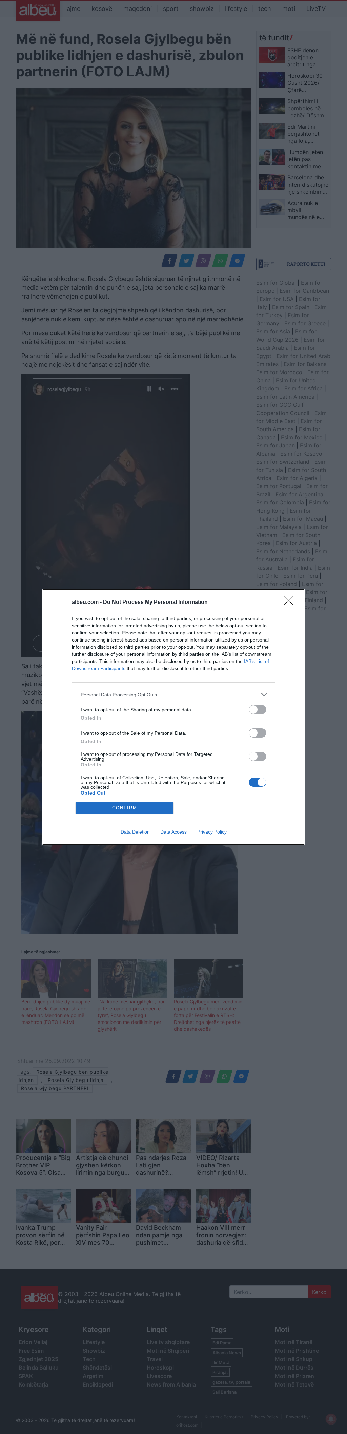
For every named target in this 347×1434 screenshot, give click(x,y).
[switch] (257, 709)
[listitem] (173, 694)
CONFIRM (124, 807)
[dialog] (173, 717)
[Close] (290, 602)
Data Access (173, 832)
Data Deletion (135, 832)
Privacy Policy (212, 832)
